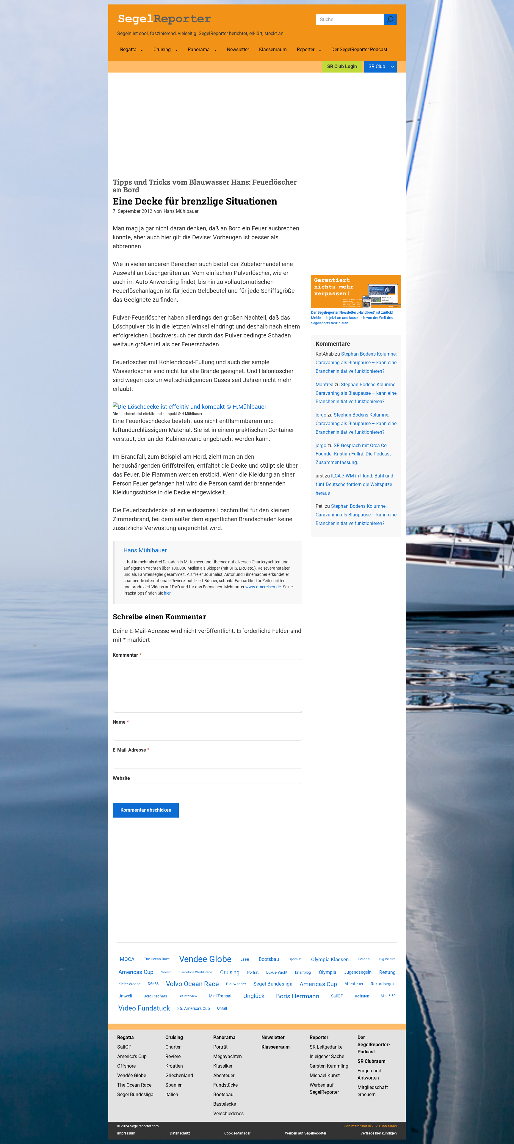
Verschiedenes (228, 1113)
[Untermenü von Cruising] (176, 49)
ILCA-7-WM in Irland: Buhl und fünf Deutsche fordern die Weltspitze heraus (354, 484)
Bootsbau (269, 959)
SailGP (337, 996)
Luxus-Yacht (276, 972)
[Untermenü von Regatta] (141, 49)
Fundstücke (225, 1085)
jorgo (321, 415)
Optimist (295, 959)
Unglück (253, 996)
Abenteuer (353, 983)
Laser (245, 959)
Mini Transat (220, 996)
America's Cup (318, 984)
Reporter (319, 1037)
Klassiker (222, 1066)
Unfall (222, 1008)
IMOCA (126, 959)
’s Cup (140, 1056)
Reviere (173, 1056)
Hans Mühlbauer (145, 550)
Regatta (125, 1037)
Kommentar (127, 655)
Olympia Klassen (330, 959)
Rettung (387, 972)
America (125, 1056)
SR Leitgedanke (326, 1047)
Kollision (362, 996)
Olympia (327, 972)
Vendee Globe (205, 959)
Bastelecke (224, 1104)
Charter (173, 1047)
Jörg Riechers (155, 996)
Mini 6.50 (388, 996)
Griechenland (179, 1075)
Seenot (166, 972)
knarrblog (303, 972)
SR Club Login (342, 66)
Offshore (126, 1066)
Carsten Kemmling (329, 1066)
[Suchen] (390, 19)
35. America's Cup (193, 1008)
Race (145, 1085)
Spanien (174, 1085)
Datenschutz (180, 1133)
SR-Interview (188, 996)
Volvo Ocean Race (192, 984)
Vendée (125, 1075)
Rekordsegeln (383, 983)
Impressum (126, 1133)
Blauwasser (236, 984)
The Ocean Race (157, 959)
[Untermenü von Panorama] (215, 49)
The (121, 1085)
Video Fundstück (144, 1008)
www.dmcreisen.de (263, 586)
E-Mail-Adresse (131, 750)
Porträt (252, 972)
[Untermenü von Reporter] (320, 49)
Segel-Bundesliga (272, 984)
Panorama (224, 1037)
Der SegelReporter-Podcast (374, 1045)
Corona (364, 959)
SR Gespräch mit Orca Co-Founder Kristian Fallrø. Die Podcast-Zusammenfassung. (354, 454)
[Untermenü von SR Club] (392, 66)
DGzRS (153, 984)
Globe (139, 1075)
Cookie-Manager (237, 1133)
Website (121, 778)
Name (121, 722)
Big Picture (387, 959)
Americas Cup (135, 972)
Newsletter (273, 1037)
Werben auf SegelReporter (305, 1133)
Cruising (229, 972)
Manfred (324, 384)
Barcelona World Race (195, 972)
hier (167, 593)
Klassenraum (275, 1047)
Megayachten (227, 1056)
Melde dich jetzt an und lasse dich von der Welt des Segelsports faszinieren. (352, 317)
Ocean (133, 1085)
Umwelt (125, 996)
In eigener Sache (327, 1056)
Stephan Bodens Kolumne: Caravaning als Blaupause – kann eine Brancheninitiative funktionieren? (356, 362)
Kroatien (174, 1066)
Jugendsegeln (358, 972)
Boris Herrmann (297, 996)
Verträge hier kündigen (379, 1133)
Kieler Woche (129, 984)
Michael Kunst (325, 1075)
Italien (171, 1094)
